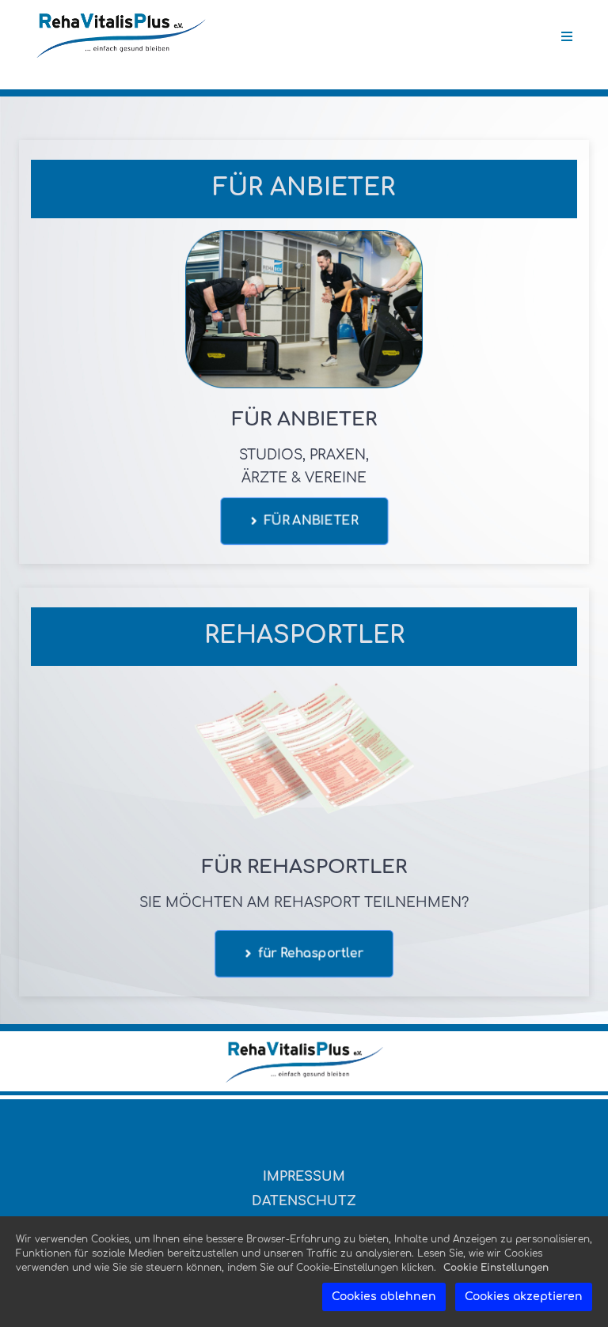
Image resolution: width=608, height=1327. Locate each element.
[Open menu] (566, 36)
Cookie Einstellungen (496, 1267)
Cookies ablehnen (384, 1296)
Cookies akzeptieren (524, 1296)
